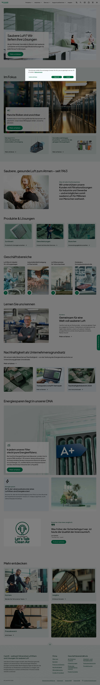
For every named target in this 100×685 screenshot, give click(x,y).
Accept (68, 77)
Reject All (56, 77)
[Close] (73, 70)
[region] (50, 74)
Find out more (38, 72)
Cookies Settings (33, 77)
